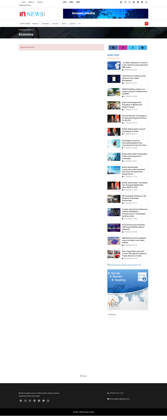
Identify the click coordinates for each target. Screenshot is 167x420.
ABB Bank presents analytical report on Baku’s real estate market (134, 240)
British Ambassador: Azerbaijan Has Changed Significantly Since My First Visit (135, 185)
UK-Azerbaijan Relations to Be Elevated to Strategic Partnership (134, 198)
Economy (45, 23)
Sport (64, 23)
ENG (71, 2)
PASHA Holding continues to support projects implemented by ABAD (134, 91)
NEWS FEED (113, 55)
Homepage (22, 29)
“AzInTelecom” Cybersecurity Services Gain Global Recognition (133, 78)
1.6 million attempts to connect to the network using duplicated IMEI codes (135, 65)
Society (55, 23)
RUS (78, 2)
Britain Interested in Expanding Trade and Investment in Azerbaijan (134, 156)
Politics (35, 23)
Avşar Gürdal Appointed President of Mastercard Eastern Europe (132, 104)
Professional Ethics (25, 5)
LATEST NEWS (25, 23)
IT (79, 23)
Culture (72, 23)
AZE (64, 2)
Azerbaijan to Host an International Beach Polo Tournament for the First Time (134, 143)
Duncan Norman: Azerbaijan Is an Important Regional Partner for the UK (134, 118)
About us (31, 2)
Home (24, 2)
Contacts (40, 2)
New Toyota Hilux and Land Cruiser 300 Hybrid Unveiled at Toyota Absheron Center (134, 253)
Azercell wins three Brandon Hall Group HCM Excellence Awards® (133, 227)
